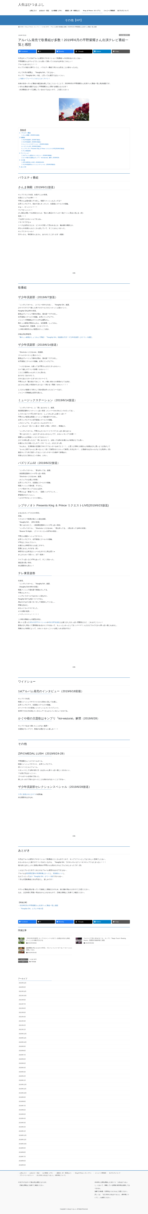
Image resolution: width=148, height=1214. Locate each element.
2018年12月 (22, 1135)
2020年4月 (22, 1067)
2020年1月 (22, 1080)
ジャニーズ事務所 (100, 1173)
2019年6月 (22, 1110)
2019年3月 (22, 1122)
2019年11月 (22, 1089)
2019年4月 (22, 1118)
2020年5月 (22, 1063)
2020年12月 (22, 1033)
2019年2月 (22, 1127)
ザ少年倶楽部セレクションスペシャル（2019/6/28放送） (39, 164)
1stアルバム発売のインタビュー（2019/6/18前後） (38, 155)
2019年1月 (22, 1131)
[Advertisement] (74, 257)
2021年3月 (22, 1021)
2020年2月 (22, 1076)
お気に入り (23, 1173)
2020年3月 (22, 1072)
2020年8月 (22, 1050)
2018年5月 (22, 1165)
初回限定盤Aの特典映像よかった (38, 873)
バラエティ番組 (26, 133)
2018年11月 (22, 1139)
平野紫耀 (33, 961)
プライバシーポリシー (27, 1175)
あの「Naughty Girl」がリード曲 (41, 876)
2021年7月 (22, 1004)
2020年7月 (22, 1055)
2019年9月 (22, 1097)
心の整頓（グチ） (48, 1173)
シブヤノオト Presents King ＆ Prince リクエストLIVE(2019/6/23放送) (43, 148)
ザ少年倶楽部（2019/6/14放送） (32, 142)
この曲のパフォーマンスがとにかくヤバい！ (34, 78)
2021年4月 (22, 1016)
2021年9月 (22, 1000)
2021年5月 (22, 1012)
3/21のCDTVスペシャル (38, 622)
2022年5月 (22, 987)
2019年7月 (22, 1105)
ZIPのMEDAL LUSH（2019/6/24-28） (34, 162)
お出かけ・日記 (34, 1173)
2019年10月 (22, 1093)
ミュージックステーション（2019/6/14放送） (36, 144)
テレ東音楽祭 (27, 151)
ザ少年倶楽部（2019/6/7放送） (32, 139)
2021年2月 (22, 1025)
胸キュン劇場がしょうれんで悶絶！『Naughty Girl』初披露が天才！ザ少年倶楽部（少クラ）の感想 (56, 337)
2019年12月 (22, 1084)
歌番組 (23, 137)
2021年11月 (22, 991)
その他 (23, 160)
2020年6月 (22, 1059)
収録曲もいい (58, 873)
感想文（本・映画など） (64, 1173)
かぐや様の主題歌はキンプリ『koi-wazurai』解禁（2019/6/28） (41, 157)
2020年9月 (22, 1046)
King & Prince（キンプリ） (83, 1173)
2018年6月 (22, 1161)
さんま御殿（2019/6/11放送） (31, 135)
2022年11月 (22, 983)
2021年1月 (22, 1029)
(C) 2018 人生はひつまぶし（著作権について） (52, 1175)
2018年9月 (22, 1148)
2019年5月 (22, 1114)
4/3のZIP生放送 (54, 622)
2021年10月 (22, 995)
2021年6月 (22, 1008)
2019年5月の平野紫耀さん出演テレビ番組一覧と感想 (39, 905)
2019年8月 (22, 1101)
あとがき (23, 167)
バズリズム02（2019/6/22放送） (32, 146)
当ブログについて (114, 1173)
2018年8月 (22, 1152)
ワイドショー (25, 153)
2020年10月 (22, 1042)
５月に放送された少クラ (27, 794)
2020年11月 (22, 1038)
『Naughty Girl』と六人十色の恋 (31, 908)
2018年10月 (22, 1144)
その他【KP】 (124, 35)
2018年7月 (22, 1156)
